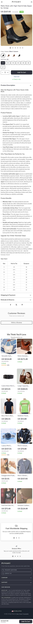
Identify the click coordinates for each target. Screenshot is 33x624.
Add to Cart (25, 621)
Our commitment (6, 597)
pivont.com (4, 590)
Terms (17, 613)
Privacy (20, 613)
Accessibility (26, 613)
